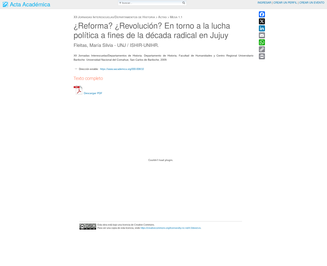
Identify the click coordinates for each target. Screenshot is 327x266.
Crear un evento (311, 2)
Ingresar (264, 2)
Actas (162, 17)
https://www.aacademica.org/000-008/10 (122, 69)
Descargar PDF (93, 93)
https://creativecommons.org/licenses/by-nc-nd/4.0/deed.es (171, 228)
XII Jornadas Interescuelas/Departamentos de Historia (114, 17)
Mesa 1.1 (176, 17)
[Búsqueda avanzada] (120, 2)
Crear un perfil (285, 2)
